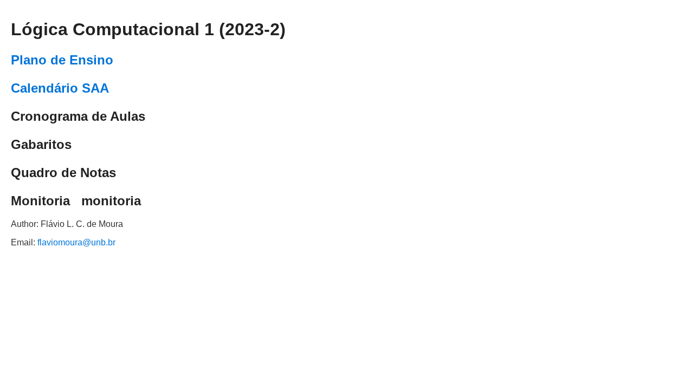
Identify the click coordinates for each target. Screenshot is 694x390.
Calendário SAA (60, 88)
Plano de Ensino (62, 60)
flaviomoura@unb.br (76, 242)
